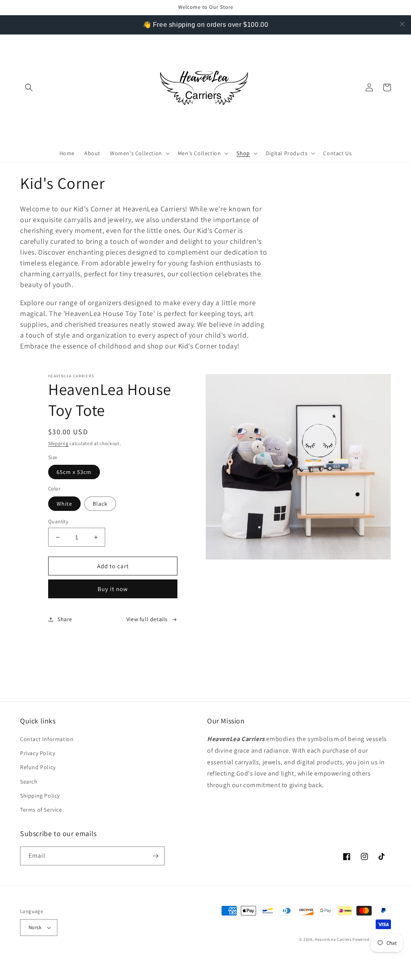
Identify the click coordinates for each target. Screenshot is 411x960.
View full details (147, 619)
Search (29, 781)
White (64, 503)
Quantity (58, 521)
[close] (402, 24)
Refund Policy (38, 767)
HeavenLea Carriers (333, 939)
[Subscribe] (155, 856)
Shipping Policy (40, 795)
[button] (29, 87)
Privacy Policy (37, 753)
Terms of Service (41, 809)
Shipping (58, 443)
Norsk (34, 927)
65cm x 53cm (74, 472)
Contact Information (46, 739)
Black (100, 503)
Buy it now (113, 589)
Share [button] (64, 619)
